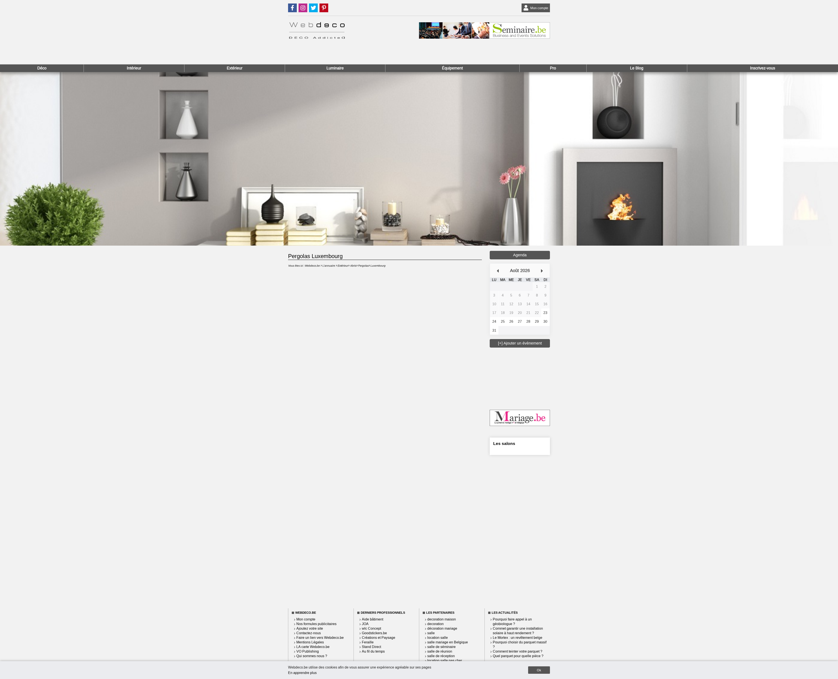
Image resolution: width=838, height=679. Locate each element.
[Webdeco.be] (317, 37)
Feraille (368, 642)
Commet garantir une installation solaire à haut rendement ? (518, 630)
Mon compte (539, 8)
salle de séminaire (441, 647)
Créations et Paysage (378, 637)
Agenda (520, 255)
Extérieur (234, 68)
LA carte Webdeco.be (313, 647)
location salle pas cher (444, 660)
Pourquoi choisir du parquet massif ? (519, 644)
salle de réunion (439, 651)
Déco (41, 68)
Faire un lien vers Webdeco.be (320, 637)
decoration (435, 624)
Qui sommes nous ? (311, 656)
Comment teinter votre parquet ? (517, 651)
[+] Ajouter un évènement (520, 343)
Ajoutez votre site (309, 628)
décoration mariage (442, 628)
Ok (539, 670)
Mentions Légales (310, 642)
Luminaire (335, 68)
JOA (365, 624)
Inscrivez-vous (762, 68)
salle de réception (441, 656)
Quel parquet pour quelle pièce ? (518, 656)
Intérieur (134, 68)
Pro (553, 68)
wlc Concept (371, 628)
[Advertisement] (522, 378)
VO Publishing (307, 651)
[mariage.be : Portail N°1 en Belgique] (520, 424)
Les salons (504, 443)
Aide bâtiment (372, 619)
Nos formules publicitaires (316, 624)
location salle (437, 637)
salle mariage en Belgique (447, 642)
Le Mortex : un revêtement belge (517, 637)
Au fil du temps (373, 651)
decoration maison (441, 619)
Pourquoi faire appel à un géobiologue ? (512, 621)
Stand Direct (371, 647)
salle (431, 633)
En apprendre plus (302, 672)
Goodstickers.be (374, 633)
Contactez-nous (308, 633)
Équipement (452, 68)
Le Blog (636, 68)
